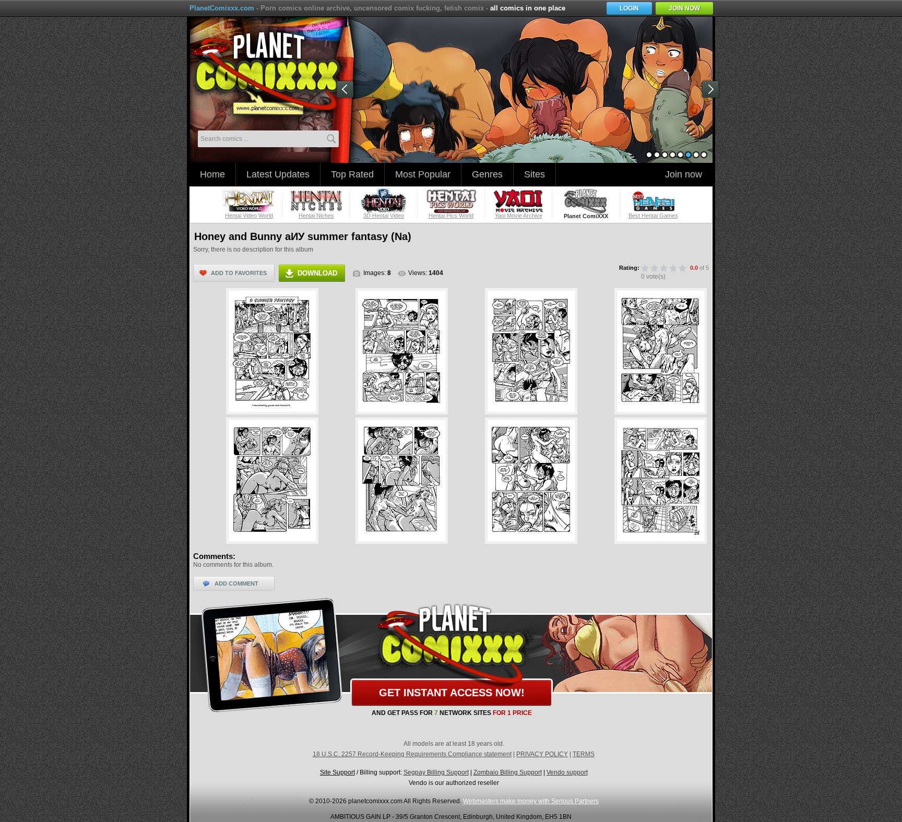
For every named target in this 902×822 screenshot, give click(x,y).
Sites (534, 174)
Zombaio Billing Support (507, 772)
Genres (487, 174)
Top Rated (352, 174)
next (712, 91)
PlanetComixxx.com (221, 8)
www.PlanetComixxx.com (271, 72)
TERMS (584, 754)
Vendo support (567, 772)
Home (212, 174)
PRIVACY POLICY (542, 754)
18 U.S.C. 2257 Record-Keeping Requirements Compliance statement (412, 754)
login (629, 8)
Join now (683, 174)
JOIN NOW (684, 8)
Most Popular (422, 174)
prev (347, 91)
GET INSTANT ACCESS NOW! (452, 692)
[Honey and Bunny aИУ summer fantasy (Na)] (272, 351)
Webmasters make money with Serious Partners (531, 801)
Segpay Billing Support (436, 772)
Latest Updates (278, 174)
